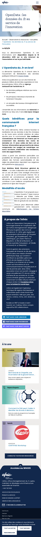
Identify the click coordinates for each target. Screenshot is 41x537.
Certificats (5, 510)
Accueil (5, 40)
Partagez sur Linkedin (16, 317)
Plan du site (5, 518)
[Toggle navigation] (37, 2)
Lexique (4, 513)
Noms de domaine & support (11, 498)
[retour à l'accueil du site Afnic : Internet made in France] (20, 476)
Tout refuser (25, 528)
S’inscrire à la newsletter (16, 505)
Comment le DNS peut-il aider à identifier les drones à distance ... (21, 409)
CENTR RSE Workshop (17, 445)
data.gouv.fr (19, 164)
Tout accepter (9, 528)
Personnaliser (9, 533)
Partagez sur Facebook (17, 322)
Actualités (34, 40)
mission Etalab (23, 76)
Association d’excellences (11, 492)
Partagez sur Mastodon (17, 326)
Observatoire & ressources (19, 40)
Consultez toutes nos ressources (20, 456)
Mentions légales (7, 516)
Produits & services (8, 495)
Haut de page (7, 488)
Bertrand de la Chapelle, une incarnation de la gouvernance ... (21, 373)
